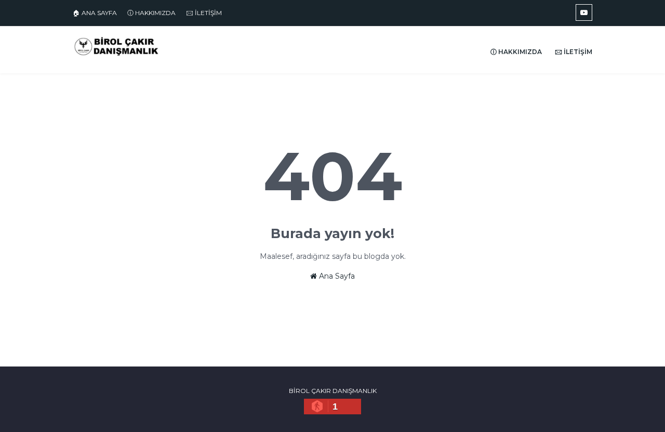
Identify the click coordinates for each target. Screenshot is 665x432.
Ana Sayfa (336, 276)
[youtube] (584, 12)
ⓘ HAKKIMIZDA (151, 13)
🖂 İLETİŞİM (204, 13)
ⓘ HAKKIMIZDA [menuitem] (516, 52)
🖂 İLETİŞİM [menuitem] (573, 52)
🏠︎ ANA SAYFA (95, 13)
